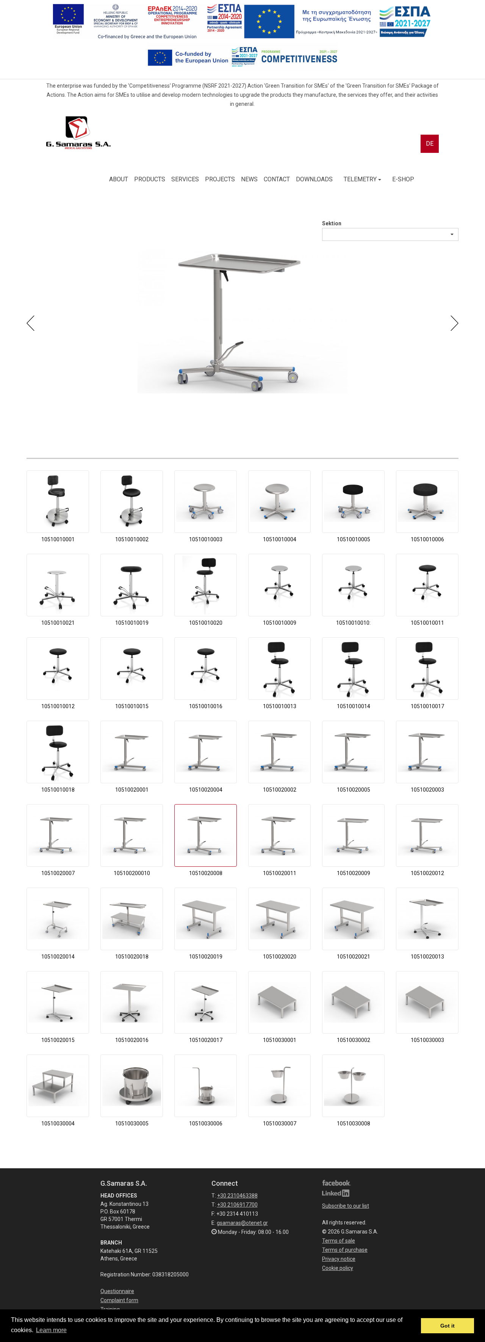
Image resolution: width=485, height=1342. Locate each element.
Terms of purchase (345, 1250)
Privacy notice (338, 1259)
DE (429, 143)
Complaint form (119, 1300)
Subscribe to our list (345, 1206)
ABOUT (118, 179)
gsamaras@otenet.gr (242, 1223)
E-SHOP (403, 179)
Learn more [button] (51, 1330)
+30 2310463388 (237, 1196)
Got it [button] (447, 1326)
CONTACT (277, 179)
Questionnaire (117, 1291)
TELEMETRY (361, 179)
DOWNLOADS (314, 179)
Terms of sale (338, 1241)
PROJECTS (220, 179)
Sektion (331, 223)
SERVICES (185, 179)
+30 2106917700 (237, 1205)
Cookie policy (337, 1268)
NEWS (249, 179)
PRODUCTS (149, 179)
